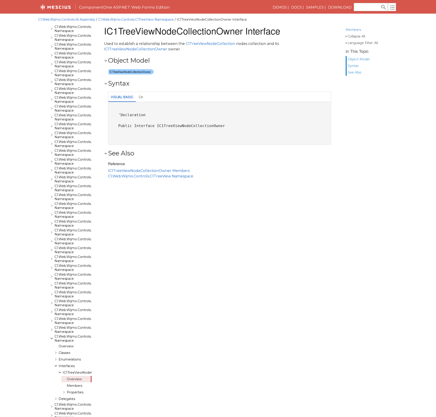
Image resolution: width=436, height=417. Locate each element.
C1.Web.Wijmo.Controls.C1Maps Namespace (79, 179)
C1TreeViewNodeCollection (210, 44)
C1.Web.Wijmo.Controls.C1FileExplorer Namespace (84, 100)
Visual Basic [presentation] (122, 96)
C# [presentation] (141, 96)
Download (340, 7)
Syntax (353, 66)
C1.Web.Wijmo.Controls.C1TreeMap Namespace (81, 330)
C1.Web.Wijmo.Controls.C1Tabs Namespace (78, 312)
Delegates (67, 399)
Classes (64, 353)
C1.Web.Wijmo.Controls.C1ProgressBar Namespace (84, 215)
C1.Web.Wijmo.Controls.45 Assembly (66, 19)
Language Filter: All (362, 43)
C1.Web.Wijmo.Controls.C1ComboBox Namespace (83, 64)
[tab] (122, 97)
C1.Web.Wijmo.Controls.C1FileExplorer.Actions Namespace (90, 108)
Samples (315, 7)
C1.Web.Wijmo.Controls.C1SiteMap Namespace (81, 259)
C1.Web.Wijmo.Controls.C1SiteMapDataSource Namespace (90, 268)
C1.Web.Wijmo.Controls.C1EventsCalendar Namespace (87, 82)
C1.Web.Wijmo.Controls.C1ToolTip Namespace (80, 321)
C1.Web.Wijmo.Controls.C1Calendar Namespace (81, 38)
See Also (355, 72)
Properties (75, 392)
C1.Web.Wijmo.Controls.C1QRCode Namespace (81, 223)
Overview (66, 346)
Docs (296, 7)
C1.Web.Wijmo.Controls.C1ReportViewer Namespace (85, 241)
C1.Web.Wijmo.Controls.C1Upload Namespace (80, 406)
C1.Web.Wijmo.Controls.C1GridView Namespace (81, 144)
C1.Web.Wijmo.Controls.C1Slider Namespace (79, 276)
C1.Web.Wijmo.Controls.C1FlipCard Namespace (81, 117)
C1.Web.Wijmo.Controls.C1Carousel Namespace (81, 46)
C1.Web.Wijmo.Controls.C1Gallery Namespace (80, 126)
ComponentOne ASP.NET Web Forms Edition (124, 7)
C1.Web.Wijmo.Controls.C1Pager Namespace (79, 206)
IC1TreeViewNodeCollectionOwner (90, 372)
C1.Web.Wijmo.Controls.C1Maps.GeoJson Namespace (86, 188)
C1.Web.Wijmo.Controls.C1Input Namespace (79, 153)
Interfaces (67, 366)
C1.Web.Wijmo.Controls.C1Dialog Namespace (79, 73)
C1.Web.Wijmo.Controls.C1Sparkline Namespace (81, 285)
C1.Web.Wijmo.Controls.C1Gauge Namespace (80, 135)
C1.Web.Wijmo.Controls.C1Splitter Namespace (80, 294)
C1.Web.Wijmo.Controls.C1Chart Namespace (79, 55)
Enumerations (70, 359)
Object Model (358, 59)
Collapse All (356, 36)
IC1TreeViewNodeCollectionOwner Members (149, 171)
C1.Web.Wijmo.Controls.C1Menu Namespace (79, 197)
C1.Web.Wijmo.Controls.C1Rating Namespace (80, 232)
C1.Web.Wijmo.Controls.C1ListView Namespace (81, 170)
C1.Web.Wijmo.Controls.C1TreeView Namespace (136, 19)
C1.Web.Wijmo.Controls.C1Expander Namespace (82, 91)
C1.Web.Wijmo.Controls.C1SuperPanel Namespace (84, 303)
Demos (280, 7)
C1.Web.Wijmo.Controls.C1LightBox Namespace (82, 161)
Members (353, 30)
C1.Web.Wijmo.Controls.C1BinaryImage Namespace (85, 29)
